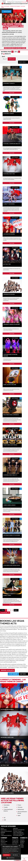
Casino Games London (9, 505)
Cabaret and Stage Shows (18, 834)
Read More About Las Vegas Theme (15, 48)
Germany (20, 807)
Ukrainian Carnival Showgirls (11, 324)
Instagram (22, 841)
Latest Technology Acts (18, 832)
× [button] (19, 845)
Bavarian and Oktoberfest (18, 829)
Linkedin (22, 847)
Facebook (22, 839)
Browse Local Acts (7, 670)
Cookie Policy (15, 841)
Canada (6, 807)
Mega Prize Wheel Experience (11, 414)
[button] (11, 857)
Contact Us (3, 842)
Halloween (15, 828)
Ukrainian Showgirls (9, 294)
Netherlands (21, 809)
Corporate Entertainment (6, 831)
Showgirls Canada (8, 113)
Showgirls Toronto (9, 83)
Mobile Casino (7, 595)
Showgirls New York (9, 173)
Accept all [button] (6, 855)
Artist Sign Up (15, 842)
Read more (12, 852)
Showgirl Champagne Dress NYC (12, 143)
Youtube (22, 845)
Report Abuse (4, 844)
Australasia (6, 805)
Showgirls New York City (10, 475)
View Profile (11, 92)
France (19, 805)
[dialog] (11, 852)
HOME (2, 6)
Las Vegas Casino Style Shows (11, 535)
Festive (2, 828)
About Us (3, 839)
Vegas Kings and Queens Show (11, 565)
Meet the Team (4, 841)
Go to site (24, 2)
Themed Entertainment (15, 6)
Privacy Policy (15, 839)
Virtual (2, 834)
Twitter (21, 844)
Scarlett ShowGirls (9, 203)
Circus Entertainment (17, 835)
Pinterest (22, 842)
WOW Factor (4, 829)
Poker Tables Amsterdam (10, 444)
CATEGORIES (6, 6)
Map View (22, 62)
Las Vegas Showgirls (9, 234)
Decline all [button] (15, 855)
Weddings (3, 832)
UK (4, 817)
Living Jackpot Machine (9, 384)
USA (5, 820)
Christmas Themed (17, 831)
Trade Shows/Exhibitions (6, 835)
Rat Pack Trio (7, 264)
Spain (19, 815)
